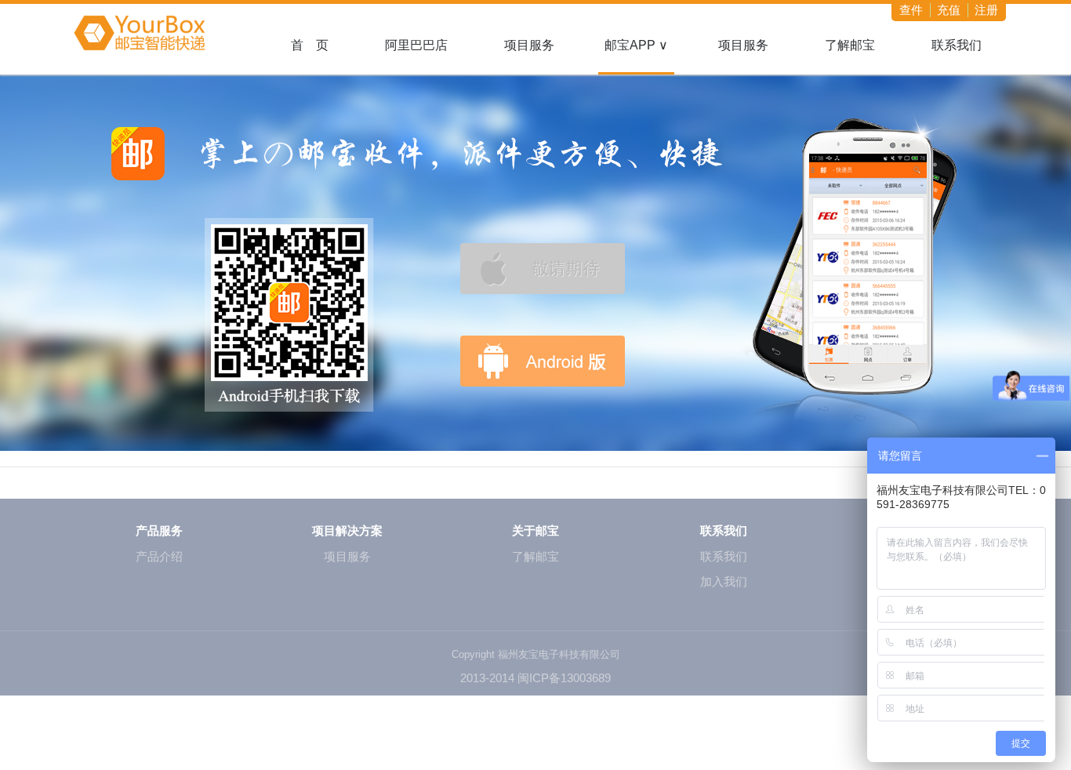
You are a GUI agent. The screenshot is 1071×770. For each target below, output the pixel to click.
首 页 (310, 45)
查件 (911, 10)
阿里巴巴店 (416, 45)
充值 (948, 10)
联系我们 (956, 45)
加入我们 (723, 581)
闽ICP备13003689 (564, 678)
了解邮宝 (850, 45)
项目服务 (529, 45)
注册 (986, 10)
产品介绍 (159, 556)
